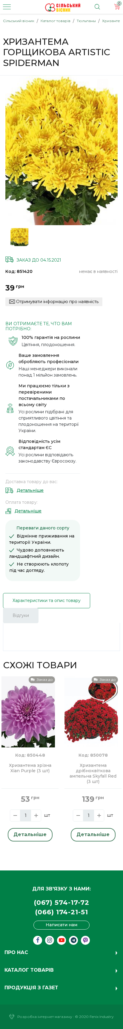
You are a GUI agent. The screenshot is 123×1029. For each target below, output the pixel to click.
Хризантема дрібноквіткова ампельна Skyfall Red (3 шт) (93, 773)
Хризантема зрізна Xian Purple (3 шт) (30, 768)
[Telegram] (73, 940)
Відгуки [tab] (21, 615)
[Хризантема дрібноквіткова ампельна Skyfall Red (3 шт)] (91, 711)
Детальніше (30, 490)
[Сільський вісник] (62, 7)
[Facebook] (37, 940)
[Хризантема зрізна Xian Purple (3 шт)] (28, 711)
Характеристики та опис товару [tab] (47, 600)
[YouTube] (61, 940)
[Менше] (15, 815)
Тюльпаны (86, 21)
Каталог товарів (55, 21)
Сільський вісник (18, 21)
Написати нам (61, 924)
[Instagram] (49, 940)
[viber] (85, 940)
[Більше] (36, 815)
